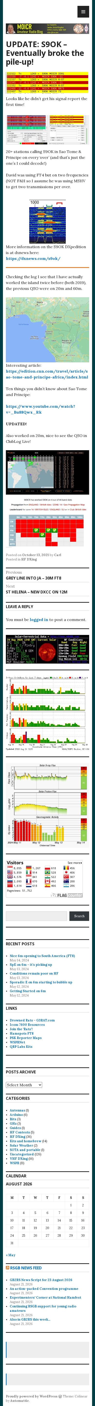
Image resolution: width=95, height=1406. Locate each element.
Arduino (16, 1115)
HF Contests (20, 1132)
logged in (39, 619)
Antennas (17, 1110)
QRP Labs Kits (21, 1047)
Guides (15, 1128)
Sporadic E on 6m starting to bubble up (41, 982)
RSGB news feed (26, 1268)
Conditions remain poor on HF (34, 973)
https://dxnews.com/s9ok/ (33, 258)
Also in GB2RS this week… (30, 1319)
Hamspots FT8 (22, 1033)
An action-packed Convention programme (44, 1289)
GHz (13, 1123)
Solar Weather (21, 1145)
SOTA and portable (25, 1150)
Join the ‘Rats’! (21, 1029)
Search (79, 916)
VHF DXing (19, 1159)
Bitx (13, 1119)
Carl (57, 555)
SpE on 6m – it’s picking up (31, 965)
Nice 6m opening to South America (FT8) (42, 956)
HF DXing (29, 559)
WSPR (14, 1163)
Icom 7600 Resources (27, 1025)
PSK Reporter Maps (26, 1038)
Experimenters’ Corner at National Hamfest (45, 1297)
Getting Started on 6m (28, 991)
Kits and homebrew (25, 1141)
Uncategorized (22, 1154)
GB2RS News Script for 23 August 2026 (41, 1280)
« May (10, 1255)
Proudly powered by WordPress (31, 1396)
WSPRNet (17, 1042)
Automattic (19, 1401)
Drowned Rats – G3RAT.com (32, 1020)
